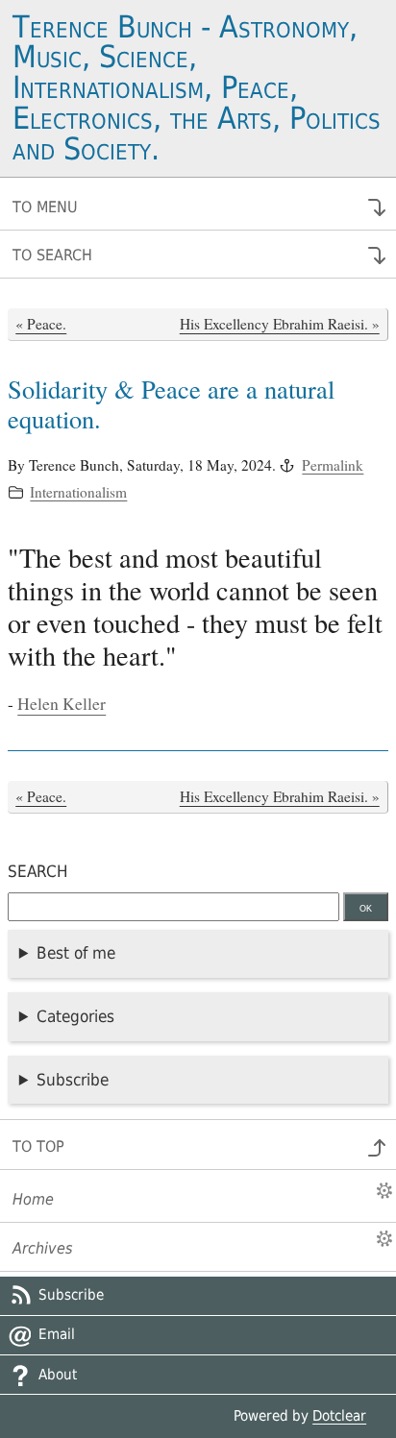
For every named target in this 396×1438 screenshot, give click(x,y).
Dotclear (339, 1416)
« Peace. (40, 323)
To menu (45, 207)
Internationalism (78, 491)
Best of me (76, 953)
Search (38, 871)
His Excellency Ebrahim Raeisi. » (280, 323)
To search (52, 255)
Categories (75, 1016)
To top (38, 1146)
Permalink (332, 465)
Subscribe (73, 1079)
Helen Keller (61, 703)
